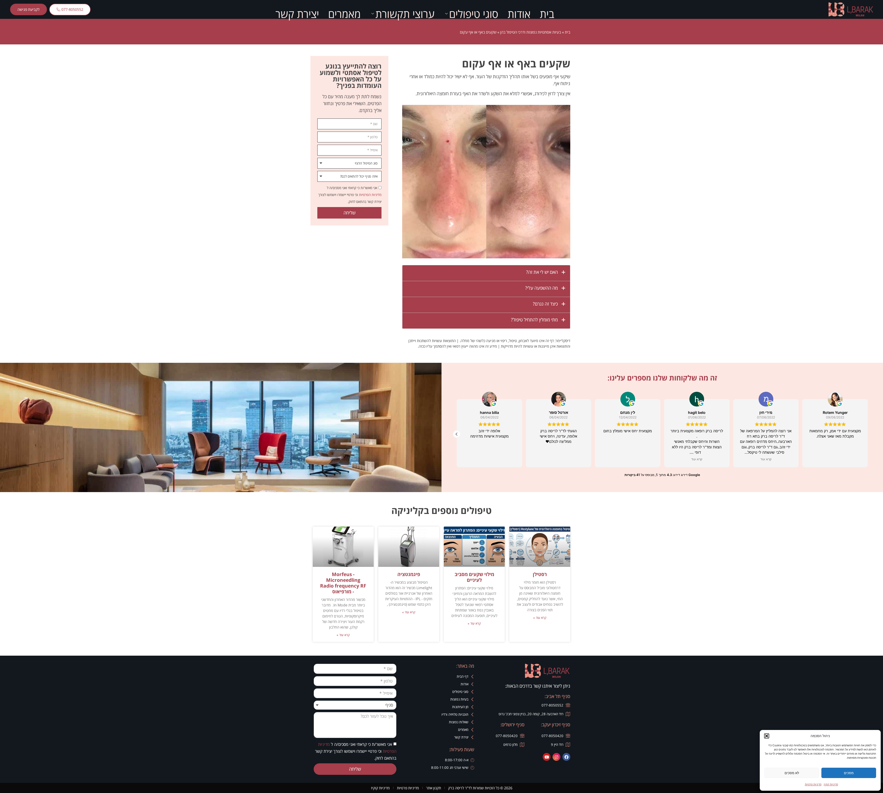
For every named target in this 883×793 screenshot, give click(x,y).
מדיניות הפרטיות (369, 194)
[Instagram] (556, 757)
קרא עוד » (539, 617)
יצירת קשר (297, 14)
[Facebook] (566, 757)
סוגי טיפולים (473, 14)
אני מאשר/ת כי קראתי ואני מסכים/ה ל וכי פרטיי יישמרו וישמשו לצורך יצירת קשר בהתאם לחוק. (349, 194)
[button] (766, 736)
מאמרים (344, 14)
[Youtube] (546, 757)
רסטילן (540, 574)
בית (547, 14)
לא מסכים (792, 773)
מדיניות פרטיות (813, 784)
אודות (518, 14)
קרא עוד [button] (696, 459)
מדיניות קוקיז (831, 784)
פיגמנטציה (408, 574)
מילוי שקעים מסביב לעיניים (474, 577)
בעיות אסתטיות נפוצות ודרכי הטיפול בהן (530, 32)
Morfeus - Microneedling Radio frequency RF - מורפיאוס (343, 583)
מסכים (849, 773)
